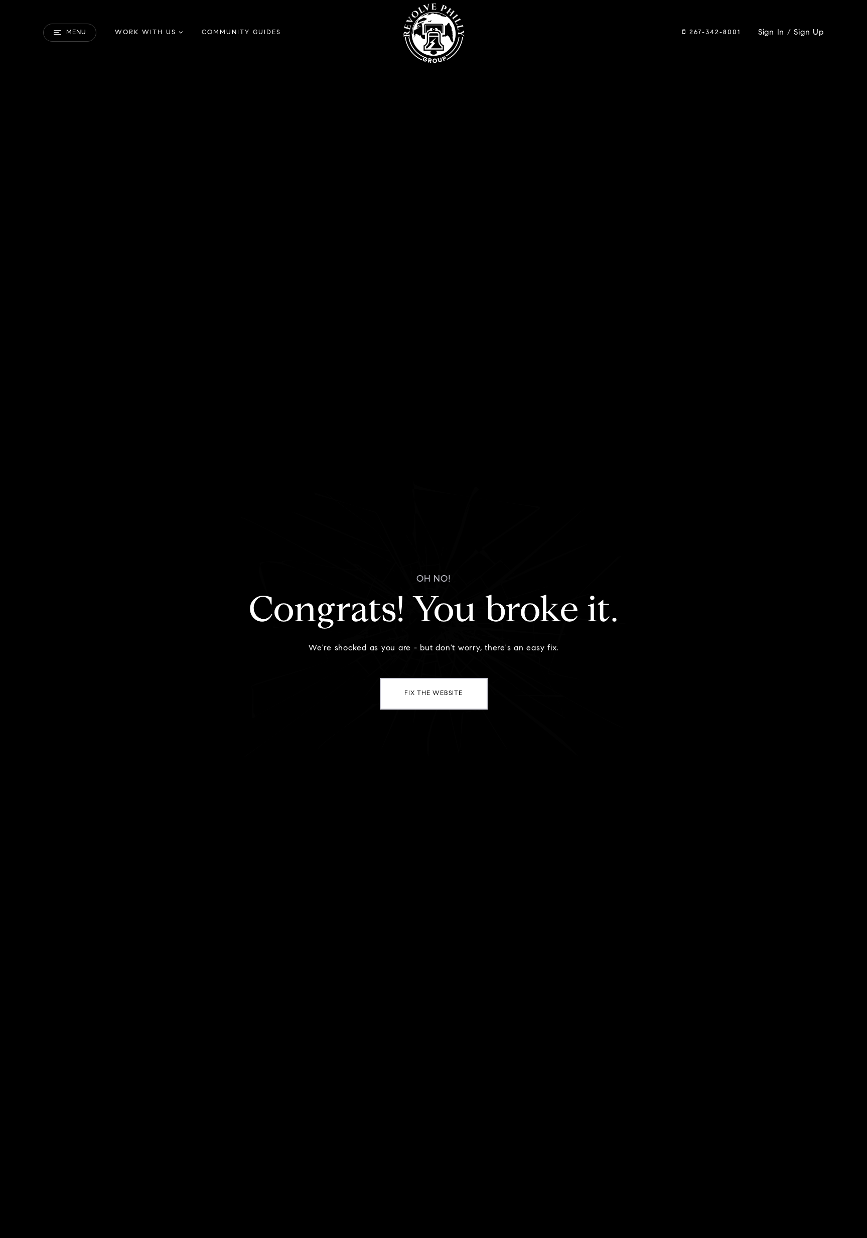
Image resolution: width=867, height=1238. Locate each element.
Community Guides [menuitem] (241, 32)
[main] (433, 619)
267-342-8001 (713, 32)
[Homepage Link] (433, 33)
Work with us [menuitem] (145, 32)
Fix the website (433, 693)
